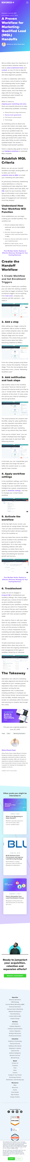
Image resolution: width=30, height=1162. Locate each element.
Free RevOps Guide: (15, 253)
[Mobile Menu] (27, 2)
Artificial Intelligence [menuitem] (15, 1053)
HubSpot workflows (12, 151)
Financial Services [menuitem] (15, 1043)
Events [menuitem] (15, 1090)
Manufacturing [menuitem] (15, 1058)
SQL (3, 191)
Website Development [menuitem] (15, 1011)
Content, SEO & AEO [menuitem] (15, 1016)
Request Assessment (15, 976)
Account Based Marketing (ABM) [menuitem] (15, 1004)
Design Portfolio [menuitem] (15, 1097)
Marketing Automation (19, 733)
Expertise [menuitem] (15, 997)
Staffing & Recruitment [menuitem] (15, 1046)
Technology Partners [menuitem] (15, 1077)
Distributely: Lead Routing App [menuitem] (15, 1080)
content (4, 70)
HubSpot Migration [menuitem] (15, 1026)
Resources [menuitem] (15, 1083)
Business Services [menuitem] (15, 1055)
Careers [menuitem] (15, 1072)
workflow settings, (14, 490)
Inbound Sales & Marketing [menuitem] (15, 1009)
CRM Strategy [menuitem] (15, 1002)
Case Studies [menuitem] (15, 1092)
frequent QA (6, 595)
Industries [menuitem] (15, 1039)
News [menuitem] (15, 1070)
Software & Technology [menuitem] (15, 1041)
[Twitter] (9, 1112)
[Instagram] (21, 1112)
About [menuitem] (15, 1061)
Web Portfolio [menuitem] (15, 1094)
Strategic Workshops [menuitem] (15, 1033)
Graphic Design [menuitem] (15, 1018)
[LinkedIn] (17, 1112)
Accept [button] (11, 1158)
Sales (8, 733)
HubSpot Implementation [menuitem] (15, 1029)
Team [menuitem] (15, 1068)
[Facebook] (13, 1112)
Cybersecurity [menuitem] (15, 1051)
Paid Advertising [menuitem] (15, 1014)
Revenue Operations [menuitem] (15, 999)
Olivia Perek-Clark (19, 44)
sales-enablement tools (15, 68)
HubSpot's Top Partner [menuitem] (15, 1075)
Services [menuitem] (15, 1022)
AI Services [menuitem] (15, 1024)
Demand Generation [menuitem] (15, 1007)
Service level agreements (13, 115)
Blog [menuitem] (15, 1085)
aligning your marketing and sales (14, 104)
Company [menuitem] (15, 1065)
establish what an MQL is (11, 175)
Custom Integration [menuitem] (15, 1031)
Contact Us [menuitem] (15, 1063)
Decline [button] (19, 1158)
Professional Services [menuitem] (15, 1036)
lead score (9, 296)
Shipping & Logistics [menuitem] (15, 1048)
